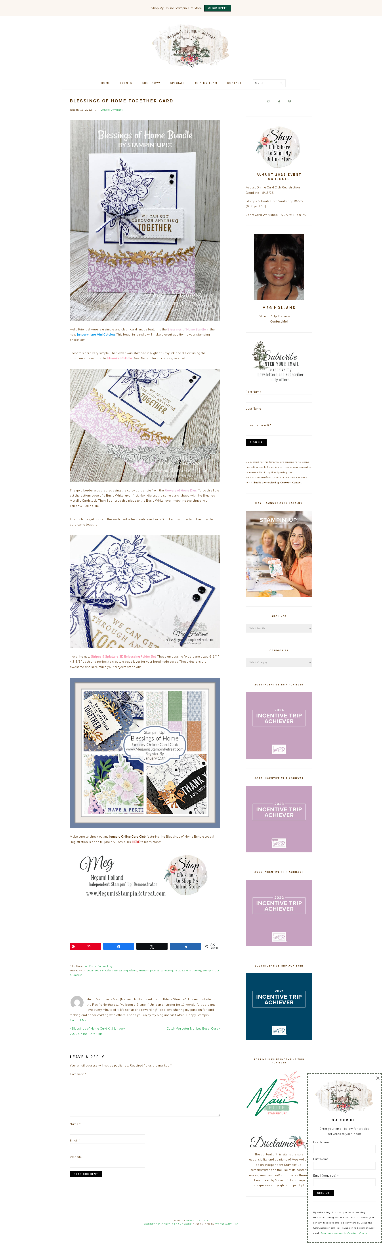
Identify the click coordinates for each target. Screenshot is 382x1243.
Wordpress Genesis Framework (168, 1224)
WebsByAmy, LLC (226, 1224)
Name (75, 1124)
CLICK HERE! (217, 8)
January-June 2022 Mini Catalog (181, 970)
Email (75, 1140)
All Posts (90, 966)
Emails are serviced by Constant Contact (278, 482)
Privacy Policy (197, 1220)
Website (76, 1157)
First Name (253, 391)
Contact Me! (78, 1020)
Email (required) (258, 425)
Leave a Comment (112, 109)
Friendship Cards (149, 970)
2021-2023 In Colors (100, 970)
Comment (78, 1074)
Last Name (253, 408)
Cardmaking (105, 966)
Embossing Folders (125, 970)
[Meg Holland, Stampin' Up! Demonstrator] (191, 65)
